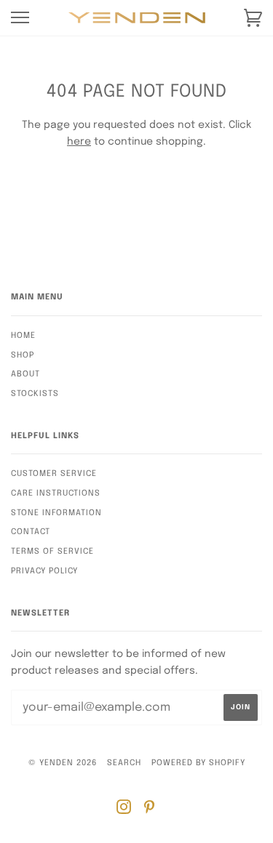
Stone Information (56, 513)
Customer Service (54, 473)
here (79, 142)
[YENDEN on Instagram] (124, 810)
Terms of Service (52, 551)
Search (124, 763)
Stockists (35, 394)
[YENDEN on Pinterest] (149, 810)
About (25, 374)
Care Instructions (55, 493)
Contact (30, 532)
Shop (22, 355)
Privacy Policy (44, 571)
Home (23, 335)
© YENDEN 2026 (62, 763)
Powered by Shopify (198, 763)
